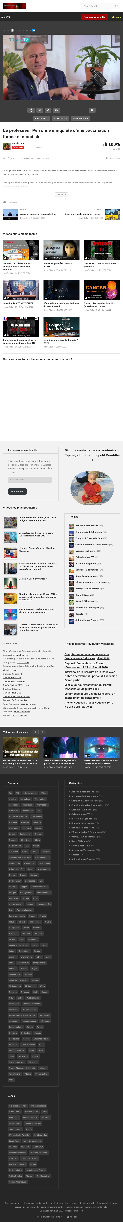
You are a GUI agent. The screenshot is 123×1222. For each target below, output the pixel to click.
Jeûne (11, 951)
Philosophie (14, 1004)
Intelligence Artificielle (18, 945)
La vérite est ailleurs (32, 1141)
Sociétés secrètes (17, 1051)
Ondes (44, 992)
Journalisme (24, 951)
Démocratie (30, 881)
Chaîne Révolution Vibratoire (16, 696)
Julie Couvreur (15, 1129)
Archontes (13, 811)
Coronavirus (12, 202)
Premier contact (29, 1010)
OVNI (20, 998)
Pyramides (13, 1021)
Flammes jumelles (24, 910)
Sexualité (13, 1045)
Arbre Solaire (15, 1112)
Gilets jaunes (35, 922)
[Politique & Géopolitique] (71, 589)
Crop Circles (44, 863)
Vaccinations (14, 1074)
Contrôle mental (42, 858)
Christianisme (15, 846)
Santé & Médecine (25, 158)
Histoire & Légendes (86, 563)
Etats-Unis (13, 898)
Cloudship (13, 852)
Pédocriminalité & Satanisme (90, 582)
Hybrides (26, 934)
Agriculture (25, 799)
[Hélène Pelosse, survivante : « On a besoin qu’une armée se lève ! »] (21, 747)
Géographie (14, 928)
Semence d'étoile (41, 1039)
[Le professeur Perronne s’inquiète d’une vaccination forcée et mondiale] (21, 250)
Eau (41, 881)
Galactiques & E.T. (85, 557)
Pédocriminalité (29, 1021)
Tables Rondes (15, 1176)
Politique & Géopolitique (88, 588)
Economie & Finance (86, 551)
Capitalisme (25, 834)
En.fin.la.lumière (19, 715)
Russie (38, 1033)
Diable (30, 869)
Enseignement (26, 893)
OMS (35, 992)
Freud (11, 922)
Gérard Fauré (15, 1123)
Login (118, 17)
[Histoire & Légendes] (71, 564)
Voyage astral (41, 1074)
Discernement (44, 869)
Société (79, 614)
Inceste (12, 939)
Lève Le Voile (23, 662)
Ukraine (43, 1068)
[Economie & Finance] (71, 552)
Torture (35, 1056)
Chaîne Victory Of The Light (16, 685)
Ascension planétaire (18, 817)
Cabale (38, 828)
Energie (12, 893)
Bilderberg (13, 828)
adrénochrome (30, 793)
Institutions (33, 939)
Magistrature (23, 963)
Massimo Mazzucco (17, 1153)
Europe (26, 898)
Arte (45, 1112)
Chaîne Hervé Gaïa (12, 677)
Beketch (37, 822)
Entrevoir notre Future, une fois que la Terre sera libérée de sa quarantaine (60, 762)
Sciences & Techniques (87, 607)
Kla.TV (29, 1129)
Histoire (36, 928)
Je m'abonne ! (17, 491)
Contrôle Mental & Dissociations (92, 544)
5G (10, 793)
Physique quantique (32, 1004)
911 (17, 793)
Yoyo (11, 1080)
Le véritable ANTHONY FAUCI (18, 303)
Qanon (30, 1027)
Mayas (34, 969)
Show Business (28, 1045)
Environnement (43, 893)
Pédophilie (45, 1021)
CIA (27, 846)
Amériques (27, 805)
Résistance (14, 1039)
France (32, 916)
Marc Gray (38, 1147)
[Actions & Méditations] (71, 526)
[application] (61, 67)
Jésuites (12, 957)
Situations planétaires (35, 1170)
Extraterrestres (15, 904)
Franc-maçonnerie (17, 916)
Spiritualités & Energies (87, 620)
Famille (30, 904)
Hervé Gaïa (43, 708)
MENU (7, 17)
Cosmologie (29, 863)
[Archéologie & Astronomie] (71, 533)
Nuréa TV (13, 1159)
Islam (35, 945)
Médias (35, 980)
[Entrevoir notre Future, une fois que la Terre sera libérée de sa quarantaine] (61, 747)
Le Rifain (13, 1147)
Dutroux (33, 875)
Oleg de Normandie (30, 1159)
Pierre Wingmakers (17, 1164)
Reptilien (13, 1033)
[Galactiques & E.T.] (71, 558)
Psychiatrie (45, 1015)
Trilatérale (32, 1062)
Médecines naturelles (18, 980)
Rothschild (25, 1033)
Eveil (35, 898)
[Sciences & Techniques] (71, 608)
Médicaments (15, 986)
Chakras (12, 840)
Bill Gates (27, 828)
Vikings (28, 1074)
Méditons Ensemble (38, 1153)
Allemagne (13, 805)
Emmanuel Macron (40, 887)
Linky (48, 957)
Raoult (40, 1027)
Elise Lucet (14, 1118)
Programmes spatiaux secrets (22, 1015)
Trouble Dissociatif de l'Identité (22, 1068)
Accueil (73, 1217)
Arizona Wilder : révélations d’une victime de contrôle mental (101, 762)
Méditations (30, 986)
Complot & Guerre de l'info (89, 538)
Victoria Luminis (20, 655)
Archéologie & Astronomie (89, 532)
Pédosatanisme (15, 1027)
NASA (42, 986)
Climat (36, 846)
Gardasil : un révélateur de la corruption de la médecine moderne (18, 266)
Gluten (48, 922)
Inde (22, 939)
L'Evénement (26, 957)
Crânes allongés (16, 869)
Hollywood (13, 934)
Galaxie (22, 922)
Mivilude (28, 974)
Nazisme (13, 992)
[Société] (71, 615)
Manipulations (39, 963)
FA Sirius (46, 1118)
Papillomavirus (33, 998)
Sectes (26, 1039)
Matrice (24, 969)
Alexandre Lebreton (17, 1106)
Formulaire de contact (50, 1217)
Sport (41, 1051)
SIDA (41, 1045)
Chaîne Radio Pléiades (14, 681)
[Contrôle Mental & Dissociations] (71, 545)
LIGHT (6, 30)
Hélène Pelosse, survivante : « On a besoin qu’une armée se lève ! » (20, 762)
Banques (25, 822)
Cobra (24, 852)
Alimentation (40, 799)
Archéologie (28, 811)
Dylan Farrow (15, 881)
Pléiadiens (13, 1010)
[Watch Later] (56, 110)
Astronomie (37, 817)
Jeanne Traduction (33, 1123)
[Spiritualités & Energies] (71, 621)
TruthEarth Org (43, 1176)
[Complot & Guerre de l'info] (71, 539)
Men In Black (14, 974)
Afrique (44, 793)
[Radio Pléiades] (71, 596)
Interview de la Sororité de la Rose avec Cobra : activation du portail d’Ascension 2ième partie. (90, 676)
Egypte (24, 887)
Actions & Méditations (87, 525)
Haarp (26, 928)
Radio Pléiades (83, 595)
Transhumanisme (16, 1062)
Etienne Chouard (30, 1118)
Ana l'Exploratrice (38, 1106)
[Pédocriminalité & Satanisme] (71, 583)
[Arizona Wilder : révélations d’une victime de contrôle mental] (102, 747)
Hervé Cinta (18, 143)
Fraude (43, 916)
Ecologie (12, 887)
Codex (35, 852)
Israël (44, 945)
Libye (39, 957)
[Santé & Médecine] (71, 602)
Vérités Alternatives (17, 1182)
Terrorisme (23, 1056)
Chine (37, 840)
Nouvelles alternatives (87, 570)
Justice (37, 951)
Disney (12, 875)
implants (38, 934)
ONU (11, 998)
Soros (31, 1051)
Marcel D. (25, 1147)
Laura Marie (14, 1141)
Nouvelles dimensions (87, 576)
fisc (10, 910)
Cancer (12, 834)
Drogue (23, 875)
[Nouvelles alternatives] (71, 571)
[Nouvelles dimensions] (71, 577)
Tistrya (29, 1176)
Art (39, 811)
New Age (25, 992)
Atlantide (13, 822)
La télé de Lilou (40, 1135)
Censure (38, 834)
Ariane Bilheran (31, 1112)
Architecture (42, 805)
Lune (11, 963)
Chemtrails (25, 840)
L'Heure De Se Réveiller (19, 1135)
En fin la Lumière (22, 711)
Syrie (11, 1056)
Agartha (12, 799)
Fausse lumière (44, 904)
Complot (45, 852)
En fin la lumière (19, 700)
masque (12, 969)
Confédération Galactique (20, 858)
